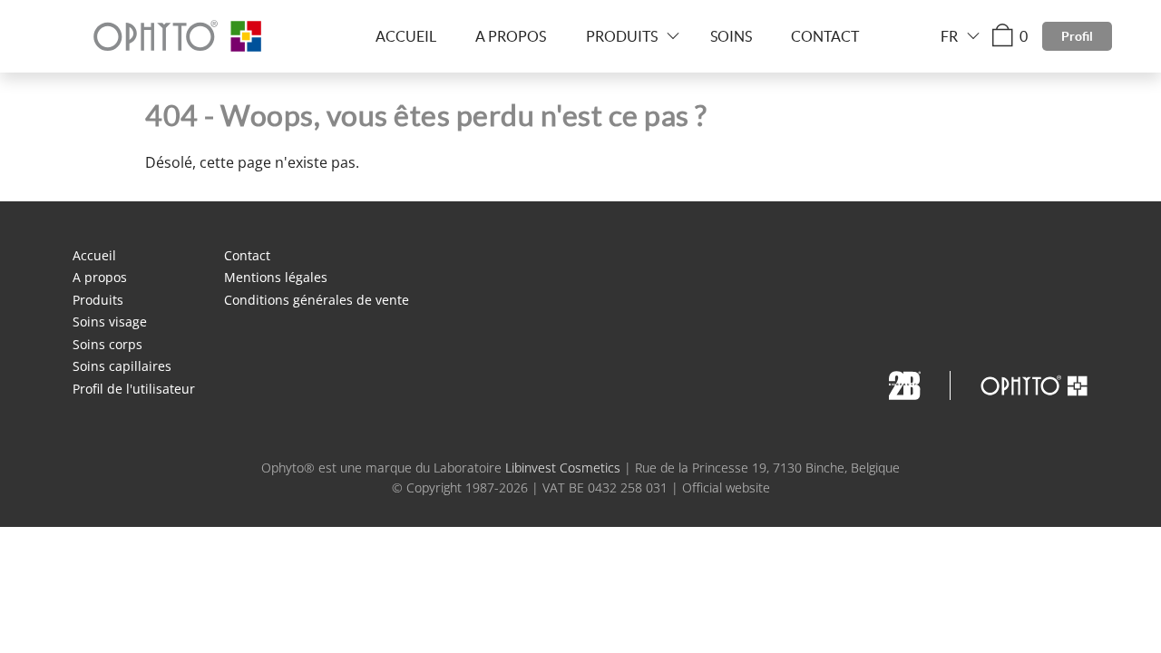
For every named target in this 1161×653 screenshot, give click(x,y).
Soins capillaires (122, 366)
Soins (731, 36)
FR (949, 36)
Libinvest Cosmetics (562, 467)
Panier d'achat (1024, 36)
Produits (622, 36)
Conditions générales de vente (316, 299)
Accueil (406, 36)
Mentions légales (275, 277)
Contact (825, 36)
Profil (1077, 36)
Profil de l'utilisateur (134, 388)
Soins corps (107, 344)
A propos (510, 36)
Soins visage (110, 321)
